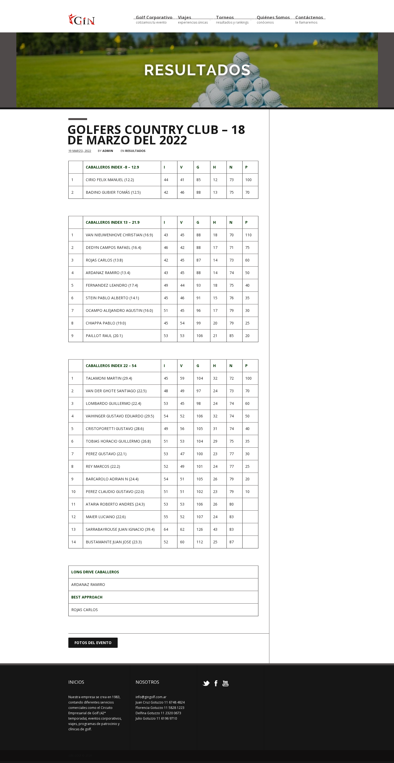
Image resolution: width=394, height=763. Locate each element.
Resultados (135, 151)
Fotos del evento (93, 642)
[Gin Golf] (81, 23)
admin (107, 151)
